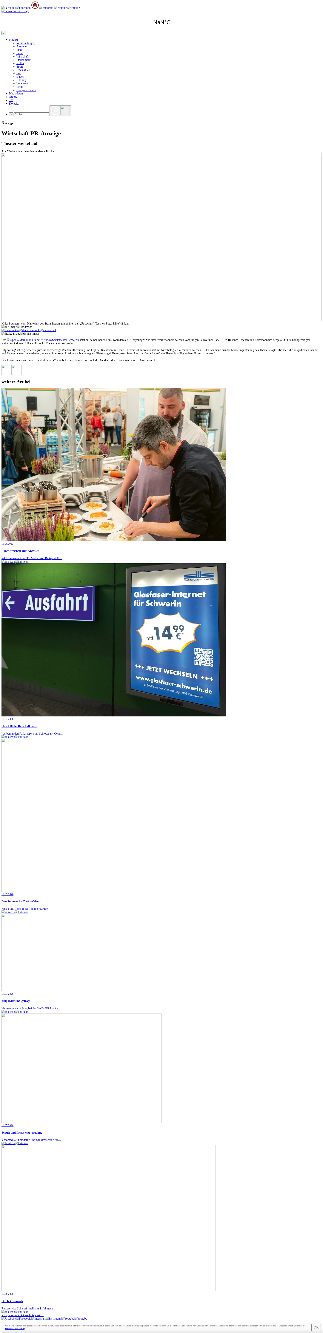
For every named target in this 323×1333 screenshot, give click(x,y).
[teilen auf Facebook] (29, 330)
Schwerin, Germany (161, 22)
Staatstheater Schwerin (65, 340)
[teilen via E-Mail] (48, 330)
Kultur (20, 63)
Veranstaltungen (25, 43)
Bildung (21, 80)
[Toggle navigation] (2, 121)
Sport (19, 66)
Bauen (20, 76)
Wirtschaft (22, 56)
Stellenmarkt (23, 59)
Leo (18, 73)
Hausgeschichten (26, 90)
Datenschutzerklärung (15, 1328)
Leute (19, 86)
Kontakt (14, 103)
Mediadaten (16, 93)
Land (19, 53)
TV (11, 100)
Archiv (13, 96)
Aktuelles (22, 46)
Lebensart (22, 83)
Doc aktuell (23, 70)
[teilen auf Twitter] (10, 330)
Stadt (19, 49)
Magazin (14, 39)
